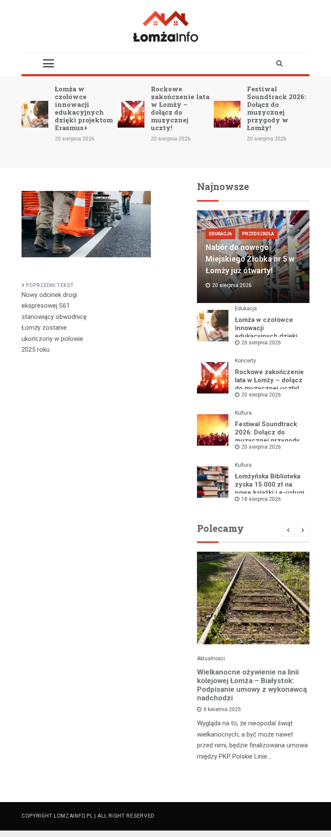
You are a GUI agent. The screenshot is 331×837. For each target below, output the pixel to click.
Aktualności (211, 659)
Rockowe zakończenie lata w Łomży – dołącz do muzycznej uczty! (180, 108)
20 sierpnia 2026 (261, 343)
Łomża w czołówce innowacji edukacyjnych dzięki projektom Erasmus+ (84, 108)
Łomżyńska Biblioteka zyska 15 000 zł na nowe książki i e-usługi (269, 484)
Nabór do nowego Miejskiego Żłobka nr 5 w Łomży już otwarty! (250, 259)
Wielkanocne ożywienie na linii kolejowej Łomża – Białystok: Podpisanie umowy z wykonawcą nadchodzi (252, 685)
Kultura (243, 413)
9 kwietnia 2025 (222, 709)
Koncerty (245, 361)
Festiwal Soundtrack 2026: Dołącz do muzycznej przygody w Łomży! (276, 108)
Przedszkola (258, 233)
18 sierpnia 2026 (261, 499)
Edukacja (220, 233)
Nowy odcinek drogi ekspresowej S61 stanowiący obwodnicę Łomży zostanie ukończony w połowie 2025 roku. (54, 322)
